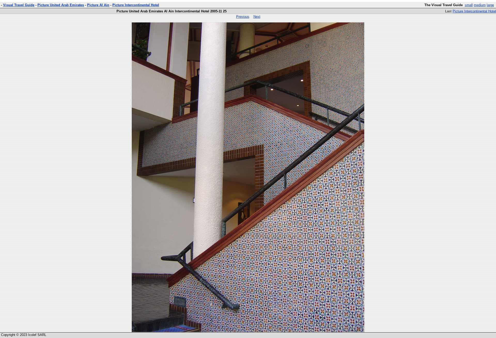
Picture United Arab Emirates (60, 5)
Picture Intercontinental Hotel (135, 5)
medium (480, 5)
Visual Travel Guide (18, 5)
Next (256, 17)
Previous (242, 17)
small (469, 5)
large (490, 5)
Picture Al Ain (98, 5)
